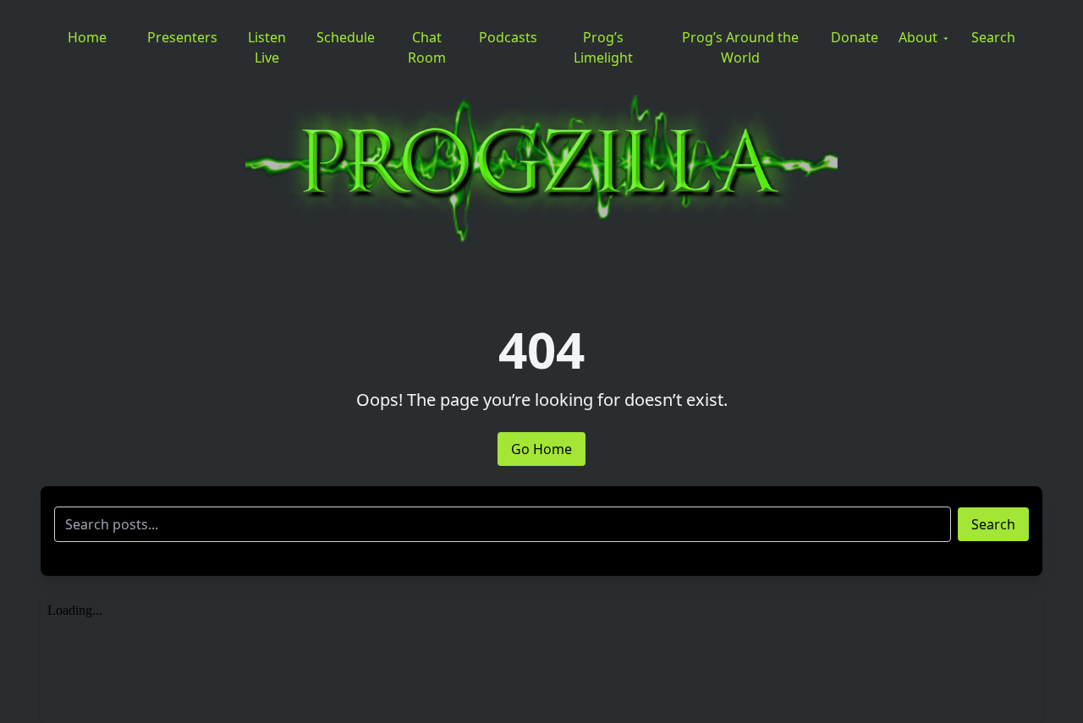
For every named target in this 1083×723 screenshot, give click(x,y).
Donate (854, 37)
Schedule (345, 37)
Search (993, 37)
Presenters (182, 37)
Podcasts (508, 37)
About (918, 37)
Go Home (541, 449)
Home (87, 37)
